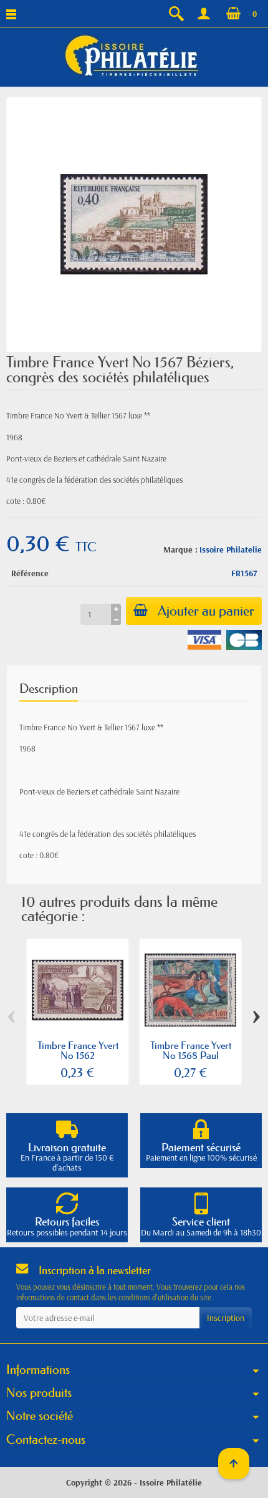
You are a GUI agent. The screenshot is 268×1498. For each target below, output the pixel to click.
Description (48, 688)
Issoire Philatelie (230, 549)
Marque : (180, 549)
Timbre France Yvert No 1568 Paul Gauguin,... (190, 1055)
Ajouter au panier (206, 610)
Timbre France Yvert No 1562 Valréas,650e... (77, 1055)
